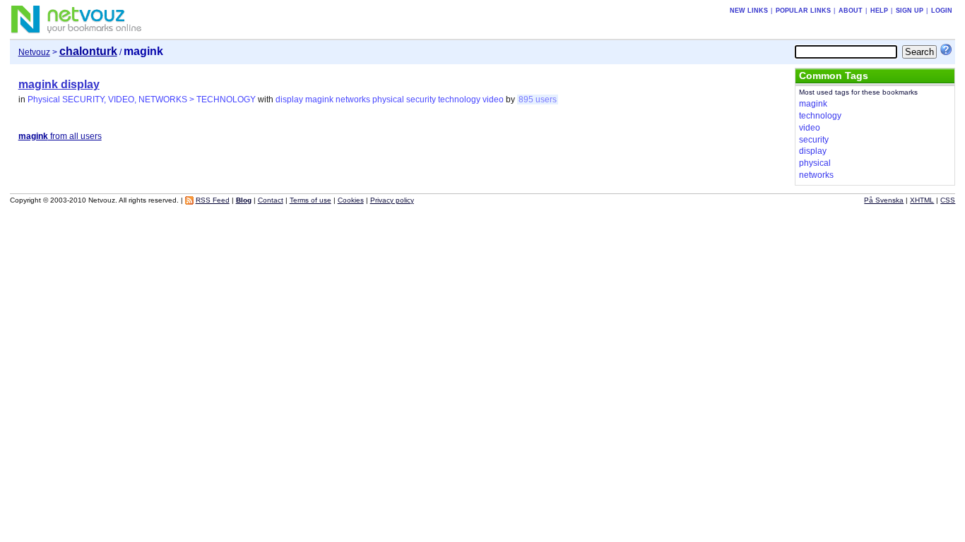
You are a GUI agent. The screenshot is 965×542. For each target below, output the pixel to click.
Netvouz (34, 52)
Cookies (351, 200)
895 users (538, 99)
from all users (60, 136)
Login (941, 10)
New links (749, 10)
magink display (59, 84)
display (289, 99)
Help (879, 10)
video (493, 99)
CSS (947, 200)
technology (459, 99)
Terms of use (310, 200)
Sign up (909, 10)
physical (388, 99)
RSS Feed (213, 200)
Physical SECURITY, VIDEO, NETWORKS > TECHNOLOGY (142, 99)
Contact (270, 200)
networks (353, 99)
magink (319, 99)
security (421, 99)
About (851, 10)
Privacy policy (392, 200)
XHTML (922, 200)
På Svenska (884, 200)
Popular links (803, 10)
